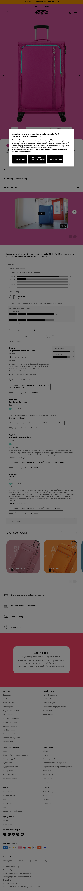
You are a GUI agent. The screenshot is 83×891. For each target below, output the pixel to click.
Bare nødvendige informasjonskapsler (37, 159)
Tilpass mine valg (55, 159)
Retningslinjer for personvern (45, 149)
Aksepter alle (19, 159)
